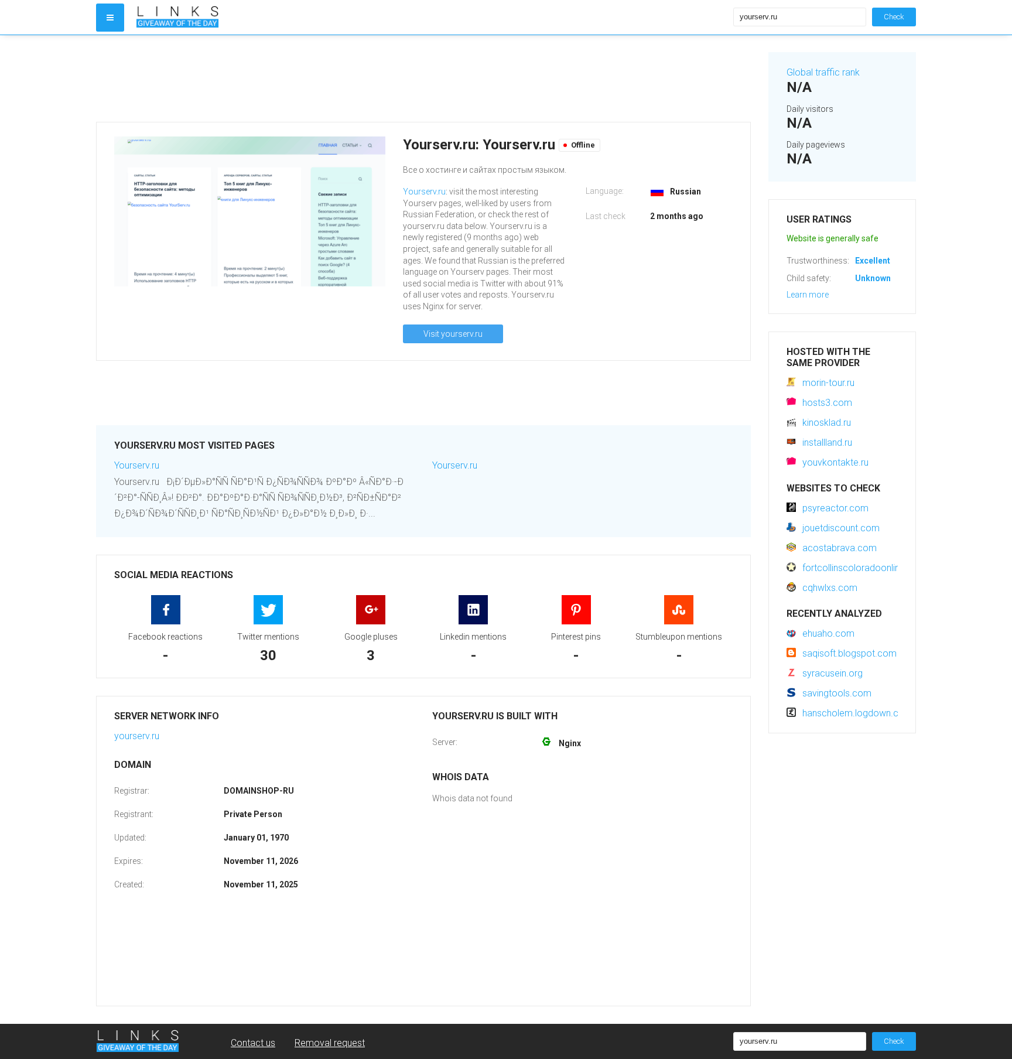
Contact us (253, 1042)
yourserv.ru (136, 736)
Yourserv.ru (424, 191)
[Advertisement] (423, 78)
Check (894, 16)
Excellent (872, 260)
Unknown (873, 278)
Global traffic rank (823, 72)
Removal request (330, 1042)
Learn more (808, 294)
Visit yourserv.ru (453, 334)
